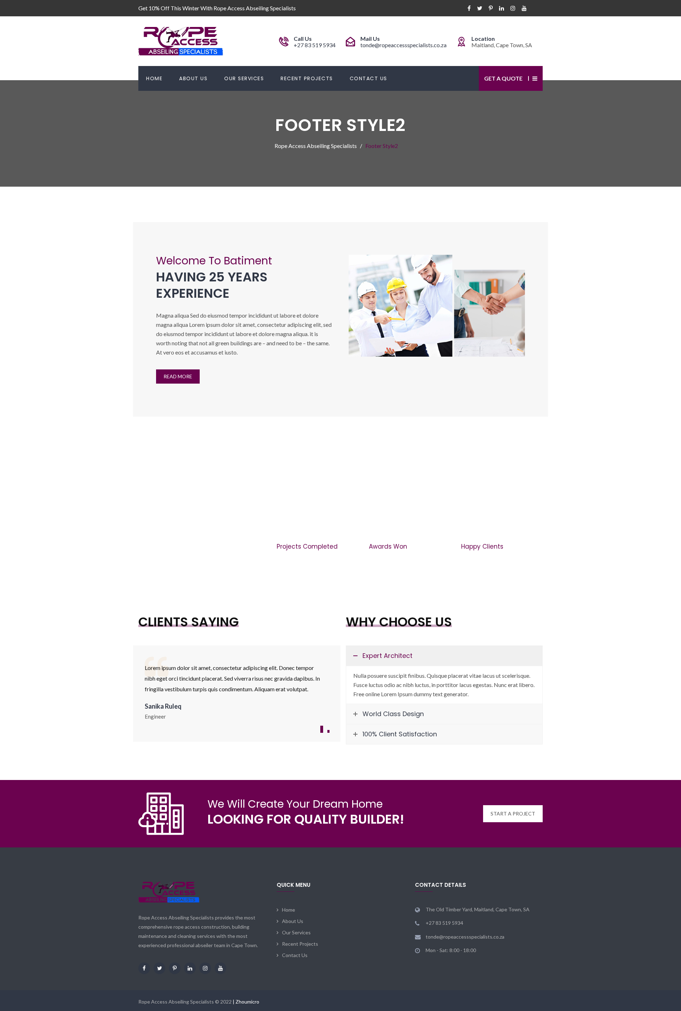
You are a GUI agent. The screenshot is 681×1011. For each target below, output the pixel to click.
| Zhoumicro (246, 1002)
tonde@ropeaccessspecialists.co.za (403, 45)
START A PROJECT (513, 814)
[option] (236, 691)
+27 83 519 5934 (315, 45)
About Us (193, 78)
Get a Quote (503, 78)
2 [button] (328, 731)
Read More (178, 376)
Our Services (244, 78)
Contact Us (368, 78)
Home (154, 78)
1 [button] (321, 729)
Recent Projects (307, 78)
